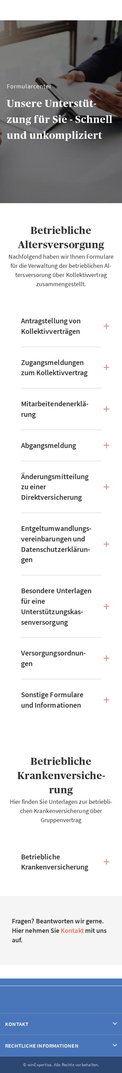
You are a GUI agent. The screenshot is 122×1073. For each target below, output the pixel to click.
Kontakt (72, 930)
